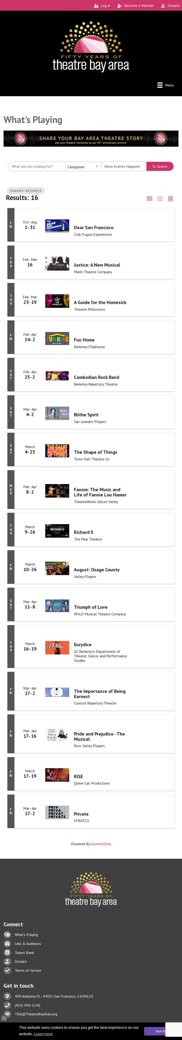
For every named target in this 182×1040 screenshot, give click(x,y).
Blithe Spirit (86, 414)
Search (162, 166)
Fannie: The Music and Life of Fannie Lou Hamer (100, 492)
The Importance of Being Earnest (100, 694)
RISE (78, 776)
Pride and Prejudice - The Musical (99, 736)
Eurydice (82, 644)
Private (81, 814)
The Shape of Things (95, 452)
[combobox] (83, 166)
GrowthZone (101, 843)
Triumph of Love (91, 607)
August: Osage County (97, 569)
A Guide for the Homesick (100, 302)
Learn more (43, 1034)
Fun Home (84, 339)
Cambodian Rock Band (96, 377)
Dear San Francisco (94, 227)
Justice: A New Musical (97, 265)
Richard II (83, 532)
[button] (149, 199)
